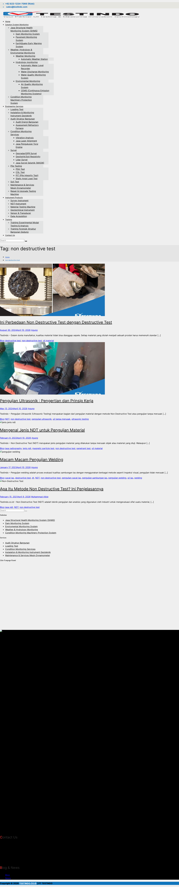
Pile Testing (16, 166)
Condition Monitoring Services (20, 549)
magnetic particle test (43, 448)
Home (7, 21)
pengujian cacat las (71, 478)
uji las (130, 478)
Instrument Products (14, 197)
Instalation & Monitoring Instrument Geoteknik (28, 552)
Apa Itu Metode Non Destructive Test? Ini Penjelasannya (51, 488)
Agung (34, 330)
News (8, 878)
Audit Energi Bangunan (27, 122)
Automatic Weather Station (34, 59)
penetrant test (84, 448)
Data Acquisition (18, 216)
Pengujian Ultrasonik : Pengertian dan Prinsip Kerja (46, 400)
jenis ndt (27, 448)
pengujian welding (117, 478)
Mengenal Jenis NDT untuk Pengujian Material (42, 430)
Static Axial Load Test (26, 178)
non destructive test (32, 340)
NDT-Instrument (18, 203)
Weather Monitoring (25, 56)
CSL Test (20, 172)
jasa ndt (9, 507)
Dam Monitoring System (28, 34)
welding (138, 478)
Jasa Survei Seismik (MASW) (30, 162)
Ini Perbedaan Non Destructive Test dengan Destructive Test (56, 322)
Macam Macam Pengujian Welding (31, 459)
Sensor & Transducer (20, 213)
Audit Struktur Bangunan (22, 118)
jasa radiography (13, 448)
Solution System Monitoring (17, 24)
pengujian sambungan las (94, 478)
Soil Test (14, 181)
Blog (2, 340)
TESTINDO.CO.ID (28, 883)
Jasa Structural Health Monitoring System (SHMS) (30, 520)
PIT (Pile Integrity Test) (27, 175)
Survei (13, 150)
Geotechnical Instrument (22, 210)
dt (33, 478)
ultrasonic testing (80, 419)
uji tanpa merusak (61, 419)
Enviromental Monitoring (28, 81)
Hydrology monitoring (27, 62)
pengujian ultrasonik (42, 419)
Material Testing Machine (22, 207)
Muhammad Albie (39, 496)
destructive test (13, 340)
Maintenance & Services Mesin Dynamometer (27, 555)
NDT (7, 419)
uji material (48, 340)
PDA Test (20, 169)
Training (8, 219)
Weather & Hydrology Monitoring (21, 529)
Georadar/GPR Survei (26, 153)
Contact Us (10, 235)
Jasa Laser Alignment (26, 140)
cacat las (9, 478)
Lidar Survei (22, 159)
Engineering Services (14, 106)
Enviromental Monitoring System (21, 526)
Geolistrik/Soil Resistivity (28, 156)
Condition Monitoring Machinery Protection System (21, 99)
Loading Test (16, 109)
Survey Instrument (19, 200)
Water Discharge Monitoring (35, 71)
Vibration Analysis (25, 137)
